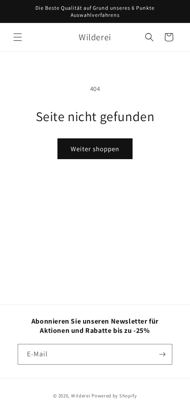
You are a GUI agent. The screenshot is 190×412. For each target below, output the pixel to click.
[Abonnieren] (162, 354)
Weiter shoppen (95, 149)
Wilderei (81, 396)
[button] (17, 37)
